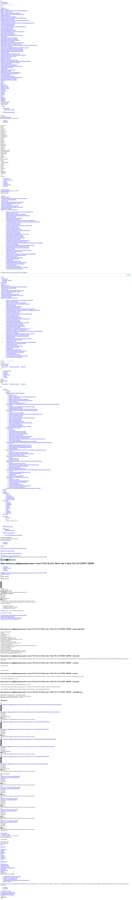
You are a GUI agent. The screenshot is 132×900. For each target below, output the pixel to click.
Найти (2, 897)
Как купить (8, 495)
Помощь (2, 871)
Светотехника (12, 430)
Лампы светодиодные (14, 458)
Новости (5, 179)
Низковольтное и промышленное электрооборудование (22, 406)
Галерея (2, 855)
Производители (4, 870)
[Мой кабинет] (1, 385)
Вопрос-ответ (4, 872)
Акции (2, 277)
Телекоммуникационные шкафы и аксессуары (19, 472)
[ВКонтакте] (1, 560)
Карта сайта (3, 869)
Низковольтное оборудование (7, 616)
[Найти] (2, 6)
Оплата (5, 569)
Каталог (8, 391)
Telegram (5, 120)
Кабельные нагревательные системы (17, 463)
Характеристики (7, 568)
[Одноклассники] (3, 560)
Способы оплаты (5, 610)
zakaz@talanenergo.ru (6, 117)
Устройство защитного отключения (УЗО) (10, 619)
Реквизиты (3, 858)
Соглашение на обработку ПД (8, 867)
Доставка (5, 570)
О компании (3, 849)
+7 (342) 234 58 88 (5, 102)
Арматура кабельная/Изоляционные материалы (20, 445)
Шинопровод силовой (14, 479)
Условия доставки (5, 865)
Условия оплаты (4, 864)
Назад (8, 390)
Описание (5, 566)
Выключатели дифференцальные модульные (11, 617)
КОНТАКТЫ (4, 833)
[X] (7, 560)
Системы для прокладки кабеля (16, 412)
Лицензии (3, 856)
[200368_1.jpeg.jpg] (5, 574)
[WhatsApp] (11, 560)
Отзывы (2, 851)
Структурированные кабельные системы (18, 452)
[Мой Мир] (5, 560)
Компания (8, 503)
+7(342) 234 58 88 (5, 364)
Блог (2, 854)
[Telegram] (15, 560)
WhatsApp (5, 121)
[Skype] (13, 560)
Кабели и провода (13, 395)
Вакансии (10, 179)
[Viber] (9, 560)
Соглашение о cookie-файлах (7, 894)
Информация (4, 861)
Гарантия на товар (5, 866)
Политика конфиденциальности (8, 893)
